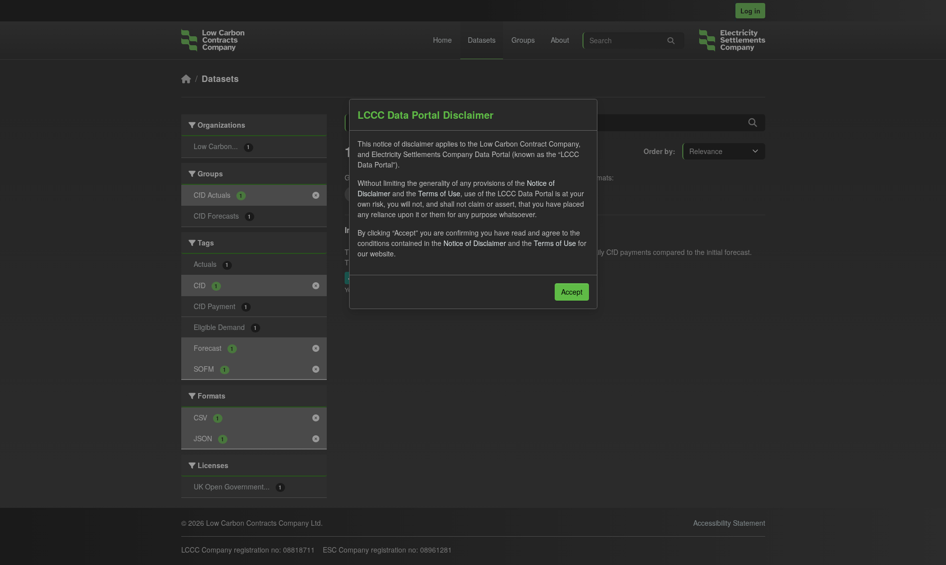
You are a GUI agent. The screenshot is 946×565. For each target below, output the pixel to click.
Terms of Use (439, 193)
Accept (571, 292)
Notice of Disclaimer (474, 243)
